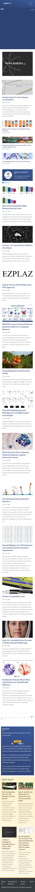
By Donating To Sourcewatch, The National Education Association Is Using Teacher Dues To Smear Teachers (25, 843)
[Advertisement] (17, 30)
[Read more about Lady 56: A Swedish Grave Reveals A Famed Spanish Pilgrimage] (17, 629)
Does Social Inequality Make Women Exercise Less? (14, 207)
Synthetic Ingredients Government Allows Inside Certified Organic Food (16, 146)
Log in (32, 9)
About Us (3, 883)
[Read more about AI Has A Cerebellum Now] (17, 585)
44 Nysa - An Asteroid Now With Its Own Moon (17, 246)
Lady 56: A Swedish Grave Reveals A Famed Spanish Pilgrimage (17, 641)
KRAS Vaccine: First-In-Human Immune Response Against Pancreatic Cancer (15, 455)
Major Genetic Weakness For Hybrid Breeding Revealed (16, 130)
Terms (32, 881)
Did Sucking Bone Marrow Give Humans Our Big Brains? (8, 795)
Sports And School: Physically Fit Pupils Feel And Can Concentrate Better (25, 796)
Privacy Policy (23, 883)
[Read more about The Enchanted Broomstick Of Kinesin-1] (17, 487)
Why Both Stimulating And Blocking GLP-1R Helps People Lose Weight (15, 413)
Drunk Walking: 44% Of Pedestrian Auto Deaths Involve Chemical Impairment (17, 548)
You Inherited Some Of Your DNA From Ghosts (16, 161)
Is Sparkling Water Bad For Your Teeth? (16, 372)
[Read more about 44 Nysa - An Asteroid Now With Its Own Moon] (17, 234)
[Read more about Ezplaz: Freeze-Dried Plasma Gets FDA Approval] (17, 273)
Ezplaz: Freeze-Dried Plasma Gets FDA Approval (16, 286)
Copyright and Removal (12, 883)
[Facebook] (2, 9)
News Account (21, 172)
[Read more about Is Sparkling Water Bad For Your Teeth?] (17, 359)
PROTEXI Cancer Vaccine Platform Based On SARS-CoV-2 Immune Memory (17, 327)
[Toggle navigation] (30, 3)
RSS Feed (7, 183)
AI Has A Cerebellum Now (13, 596)
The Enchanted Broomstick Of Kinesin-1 (15, 500)
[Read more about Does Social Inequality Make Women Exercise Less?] (17, 194)
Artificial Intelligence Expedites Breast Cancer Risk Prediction (8, 844)
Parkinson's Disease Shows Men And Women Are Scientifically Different (16, 682)
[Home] (7, 3)
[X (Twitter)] (3, 9)
